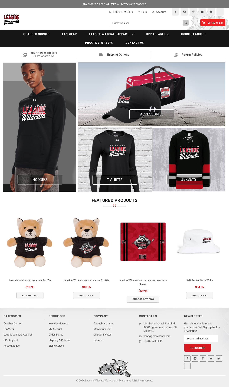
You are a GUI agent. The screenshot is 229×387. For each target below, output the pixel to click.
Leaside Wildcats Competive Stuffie (30, 280)
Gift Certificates (102, 334)
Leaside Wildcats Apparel (110, 34)
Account (160, 12)
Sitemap (98, 340)
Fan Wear (69, 34)
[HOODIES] (39, 127)
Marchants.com (102, 329)
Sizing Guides (56, 345)
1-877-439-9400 (122, 12)
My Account (55, 329)
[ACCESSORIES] (151, 94)
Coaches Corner (36, 34)
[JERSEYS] (188, 159)
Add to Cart (30, 295)
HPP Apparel (156, 34)
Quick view (30, 242)
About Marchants (103, 323)
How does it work (58, 323)
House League (192, 34)
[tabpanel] (30, 253)
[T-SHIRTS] (115, 159)
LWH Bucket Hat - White (199, 280)
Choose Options (143, 299)
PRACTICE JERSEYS (99, 42)
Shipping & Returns (59, 340)
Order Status (56, 334)
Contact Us (134, 42)
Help (144, 12)
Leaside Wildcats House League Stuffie (86, 280)
